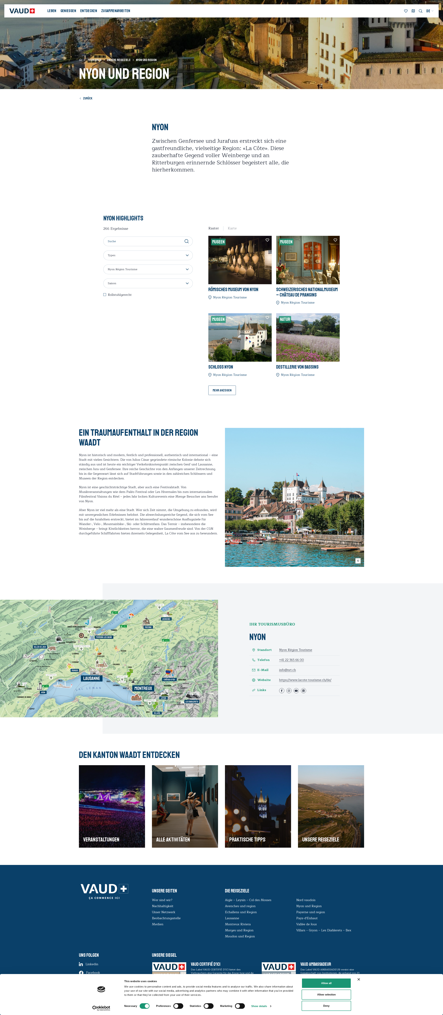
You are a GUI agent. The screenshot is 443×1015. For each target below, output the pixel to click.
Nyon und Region (309, 906)
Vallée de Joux (306, 924)
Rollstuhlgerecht (120, 295)
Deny (326, 1005)
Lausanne (232, 918)
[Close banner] (359, 979)
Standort (264, 650)
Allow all (326, 983)
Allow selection (326, 994)
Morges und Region (239, 930)
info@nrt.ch (287, 670)
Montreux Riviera (238, 924)
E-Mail (262, 670)
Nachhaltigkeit (162, 906)
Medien (157, 924)
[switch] (174, 1005)
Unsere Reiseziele (118, 60)
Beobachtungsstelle (166, 918)
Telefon (263, 660)
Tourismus (94, 60)
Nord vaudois (305, 900)
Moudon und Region (240, 936)
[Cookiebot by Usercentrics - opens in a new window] (101, 1008)
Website (264, 680)
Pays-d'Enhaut (307, 918)
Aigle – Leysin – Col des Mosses (248, 900)
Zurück (87, 98)
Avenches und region (240, 906)
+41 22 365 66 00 (291, 659)
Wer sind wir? (162, 900)
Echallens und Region (241, 912)
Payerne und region (310, 912)
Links (261, 690)
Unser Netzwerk (163, 912)
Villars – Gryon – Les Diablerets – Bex (324, 930)
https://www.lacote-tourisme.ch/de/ (305, 680)
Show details (259, 1006)
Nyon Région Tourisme (295, 649)
